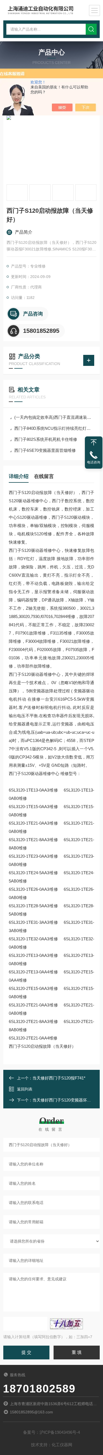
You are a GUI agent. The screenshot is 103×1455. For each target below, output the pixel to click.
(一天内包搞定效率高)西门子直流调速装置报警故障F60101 (54, 417)
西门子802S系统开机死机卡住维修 (45, 439)
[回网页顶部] (93, 442)
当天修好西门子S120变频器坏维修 (63, 1100)
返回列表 (24, 1089)
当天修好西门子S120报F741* (58, 1078)
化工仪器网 (62, 1444)
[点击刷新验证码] (66, 1323)
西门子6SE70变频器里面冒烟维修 (45, 450)
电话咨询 (93, 462)
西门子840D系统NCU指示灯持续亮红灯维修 (54, 428)
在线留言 (44, 476)
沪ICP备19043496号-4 (60, 1432)
